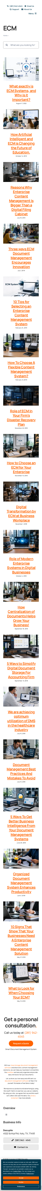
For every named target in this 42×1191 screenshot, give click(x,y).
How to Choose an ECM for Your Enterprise (21, 467)
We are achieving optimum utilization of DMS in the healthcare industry (21, 721)
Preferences (21, 1186)
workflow (10, 1072)
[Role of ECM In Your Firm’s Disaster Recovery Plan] (21, 396)
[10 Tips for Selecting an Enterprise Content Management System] (21, 286)
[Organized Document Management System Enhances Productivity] (21, 859)
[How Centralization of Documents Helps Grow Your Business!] (21, 592)
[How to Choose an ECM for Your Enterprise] (21, 446)
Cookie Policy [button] (17, 1171)
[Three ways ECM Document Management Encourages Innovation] (21, 234)
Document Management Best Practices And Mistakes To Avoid (21, 771)
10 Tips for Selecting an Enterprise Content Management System (21, 312)
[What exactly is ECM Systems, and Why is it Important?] (21, 69)
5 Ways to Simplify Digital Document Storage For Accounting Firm (21, 670)
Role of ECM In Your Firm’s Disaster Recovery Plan (21, 418)
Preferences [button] (30, 1173)
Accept (21, 1178)
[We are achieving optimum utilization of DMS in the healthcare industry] (21, 697)
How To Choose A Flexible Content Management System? (21, 369)
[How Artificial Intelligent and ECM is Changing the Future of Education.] (21, 119)
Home (5, 35)
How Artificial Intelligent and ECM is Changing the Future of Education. (21, 143)
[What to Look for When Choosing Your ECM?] (21, 973)
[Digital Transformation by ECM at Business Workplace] (21, 491)
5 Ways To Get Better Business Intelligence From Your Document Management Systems (21, 827)
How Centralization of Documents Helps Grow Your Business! (21, 616)
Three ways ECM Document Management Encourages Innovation (21, 258)
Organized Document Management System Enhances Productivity (21, 883)
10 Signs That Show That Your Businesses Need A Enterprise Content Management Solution (21, 940)
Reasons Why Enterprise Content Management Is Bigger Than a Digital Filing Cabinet (21, 200)
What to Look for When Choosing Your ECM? (21, 993)
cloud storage (15, 1065)
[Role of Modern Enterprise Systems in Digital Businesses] (21, 541)
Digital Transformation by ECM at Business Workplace (21, 513)
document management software (17, 1081)
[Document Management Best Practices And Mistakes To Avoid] (21, 749)
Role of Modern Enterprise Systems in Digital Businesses (21, 565)
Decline (21, 1182)
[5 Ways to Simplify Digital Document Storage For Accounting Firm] (21, 646)
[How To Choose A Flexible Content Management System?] (21, 345)
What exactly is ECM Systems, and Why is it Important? (21, 93)
